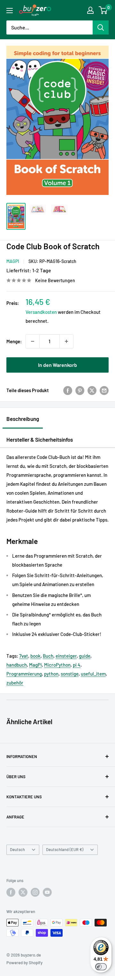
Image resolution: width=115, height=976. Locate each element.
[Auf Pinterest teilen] (79, 390)
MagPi (12, 261)
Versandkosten (41, 312)
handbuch (16, 665)
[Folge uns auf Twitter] (23, 892)
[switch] (101, 966)
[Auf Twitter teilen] (92, 390)
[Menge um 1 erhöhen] (66, 341)
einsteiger (66, 656)
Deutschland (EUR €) (64, 849)
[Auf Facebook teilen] (67, 390)
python (51, 674)
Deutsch (17, 849)
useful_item (93, 674)
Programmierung (24, 674)
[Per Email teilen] (104, 390)
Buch (48, 656)
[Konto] (90, 10)
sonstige (70, 674)
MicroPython (57, 665)
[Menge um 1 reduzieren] (32, 341)
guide (84, 656)
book (35, 656)
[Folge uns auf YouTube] (47, 892)
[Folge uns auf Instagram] (35, 892)
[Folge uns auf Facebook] (10, 892)
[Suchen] (101, 27)
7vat (23, 656)
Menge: (14, 341)
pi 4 (76, 665)
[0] (103, 10)
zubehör (14, 683)
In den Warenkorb (57, 365)
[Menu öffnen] (9, 10)
